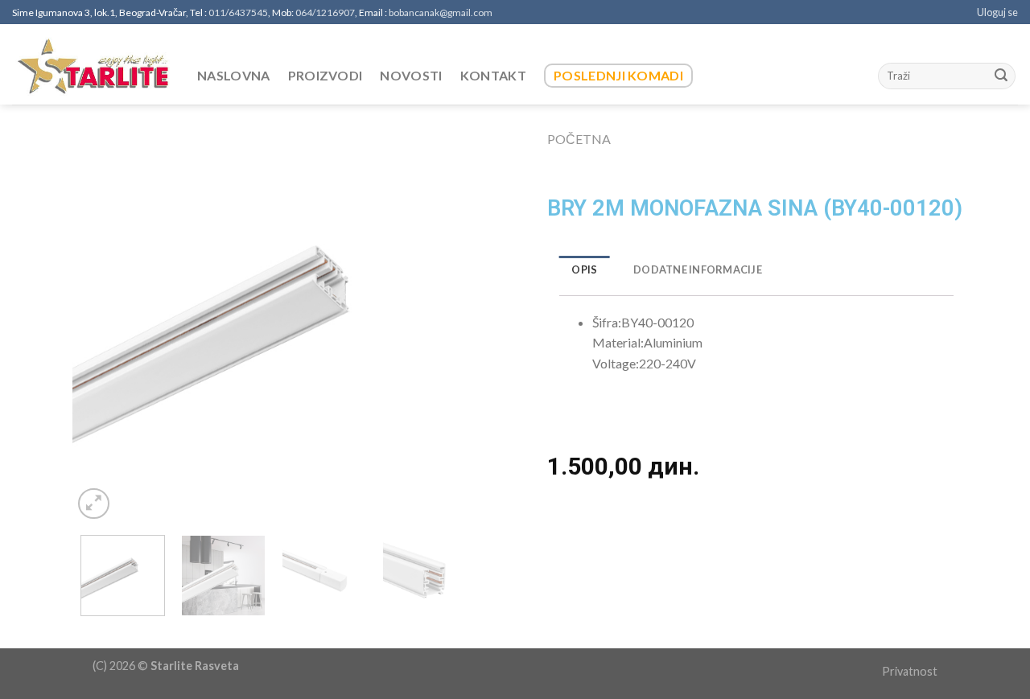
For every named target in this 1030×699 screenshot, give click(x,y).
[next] (446, 322)
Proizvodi (325, 75)
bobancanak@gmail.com (440, 12)
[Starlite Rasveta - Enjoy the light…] (92, 65)
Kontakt (493, 75)
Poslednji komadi (618, 75)
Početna (579, 138)
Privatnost (909, 671)
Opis (584, 269)
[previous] (100, 322)
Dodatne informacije (697, 269)
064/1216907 (325, 12)
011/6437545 (238, 12)
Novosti (411, 75)
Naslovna (233, 75)
